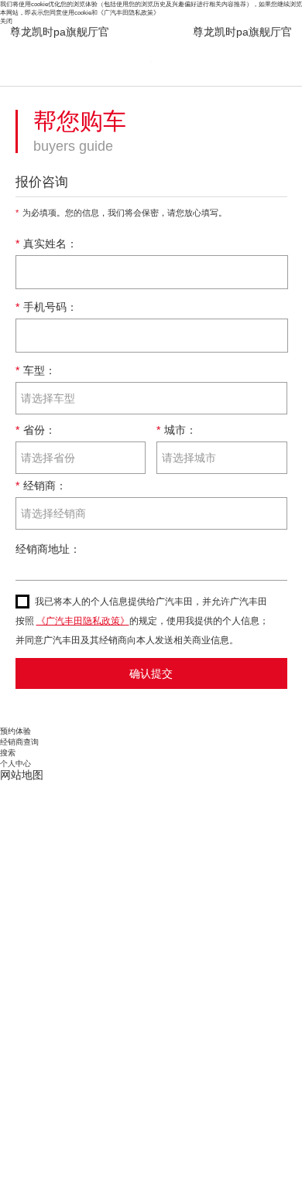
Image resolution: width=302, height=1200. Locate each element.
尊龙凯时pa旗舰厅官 (59, 32)
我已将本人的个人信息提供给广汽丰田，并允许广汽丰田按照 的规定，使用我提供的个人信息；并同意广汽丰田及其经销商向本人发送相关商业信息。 (142, 621)
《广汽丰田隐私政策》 (129, 12)
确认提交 (151, 673)
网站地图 (21, 775)
